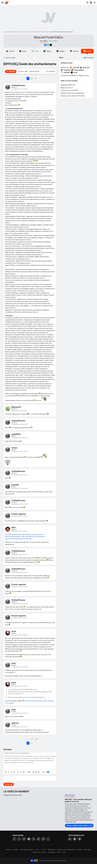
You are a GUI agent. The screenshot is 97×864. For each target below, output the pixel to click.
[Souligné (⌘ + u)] (11, 772)
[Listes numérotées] (21, 772)
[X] (19, 839)
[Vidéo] (39, 772)
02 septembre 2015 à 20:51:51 (19, 618)
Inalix (13, 663)
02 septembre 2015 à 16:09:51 (19, 531)
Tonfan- (14, 448)
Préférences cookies (39, 852)
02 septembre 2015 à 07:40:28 (19, 504)
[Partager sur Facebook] (45, 45)
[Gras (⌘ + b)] (5, 772)
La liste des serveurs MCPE (69, 90)
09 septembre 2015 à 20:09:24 (19, 726)
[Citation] (23, 772)
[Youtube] (29, 839)
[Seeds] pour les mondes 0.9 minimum (73, 96)
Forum (88, 51)
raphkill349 (16, 434)
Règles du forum (84, 75)
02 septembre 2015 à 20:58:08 (19, 635)
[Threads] (43, 839)
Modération (51, 849)
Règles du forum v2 (67, 88)
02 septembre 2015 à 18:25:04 (19, 586)
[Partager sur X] (51, 45)
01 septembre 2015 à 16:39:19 (19, 451)
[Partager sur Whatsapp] (48, 45)
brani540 (15, 485)
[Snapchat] (48, 839)
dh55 (13, 527)
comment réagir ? (25, 753)
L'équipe (15, 849)
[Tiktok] (38, 839)
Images (62, 51)
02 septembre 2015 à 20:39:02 (19, 603)
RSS (58, 852)
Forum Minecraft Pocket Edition (40, 32)
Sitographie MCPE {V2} (68, 85)
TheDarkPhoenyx (18, 85)
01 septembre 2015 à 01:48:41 (19, 89)
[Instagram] (24, 839)
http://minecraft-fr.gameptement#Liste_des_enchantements (24, 534)
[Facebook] (14, 839)
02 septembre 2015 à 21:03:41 (19, 686)
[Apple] (74, 839)
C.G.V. (44, 849)
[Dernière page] (36, 739)
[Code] (26, 772)
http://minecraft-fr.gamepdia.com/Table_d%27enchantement (25, 536)
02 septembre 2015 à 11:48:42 (19, 516)
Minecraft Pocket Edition (14, 32)
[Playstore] (70, 839)
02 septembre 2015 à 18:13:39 (19, 554)
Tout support (44, 41)
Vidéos (48, 51)
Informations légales (26, 849)
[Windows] (79, 839)
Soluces (75, 51)
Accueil (5, 32)
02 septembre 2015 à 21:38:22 (19, 713)
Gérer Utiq (87, 849)
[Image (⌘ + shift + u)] (36, 772)
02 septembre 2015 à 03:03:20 (19, 488)
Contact (8, 849)
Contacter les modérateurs (69, 75)
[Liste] (18, 772)
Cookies (79, 849)
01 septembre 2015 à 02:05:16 (19, 424)
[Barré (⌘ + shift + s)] (14, 772)
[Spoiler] (29, 772)
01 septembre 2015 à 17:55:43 (19, 475)
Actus (24, 51)
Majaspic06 (16, 407)
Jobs (63, 852)
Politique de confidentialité (65, 849)
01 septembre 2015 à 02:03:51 (19, 410)
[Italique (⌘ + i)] (8, 772)
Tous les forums (26, 32)
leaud (13, 631)
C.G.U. (38, 849)
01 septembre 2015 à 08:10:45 (19, 438)
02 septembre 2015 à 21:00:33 (19, 667)
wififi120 (15, 723)
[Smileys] (33, 772)
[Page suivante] (32, 739)
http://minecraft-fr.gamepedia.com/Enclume (19, 539)
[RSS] (33, 839)
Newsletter (51, 852)
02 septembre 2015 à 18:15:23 (19, 572)
